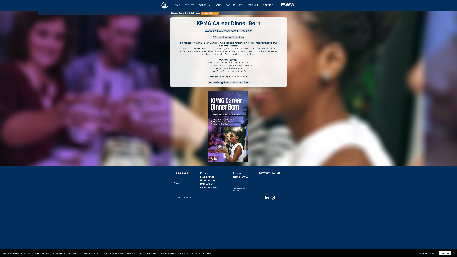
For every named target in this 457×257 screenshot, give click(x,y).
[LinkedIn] (266, 197)
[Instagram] (272, 197)
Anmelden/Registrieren (184, 197)
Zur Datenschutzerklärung (204, 253)
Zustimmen (445, 253)
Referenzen (206, 184)
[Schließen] (454, 253)
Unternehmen (208, 180)
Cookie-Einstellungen (427, 253)
